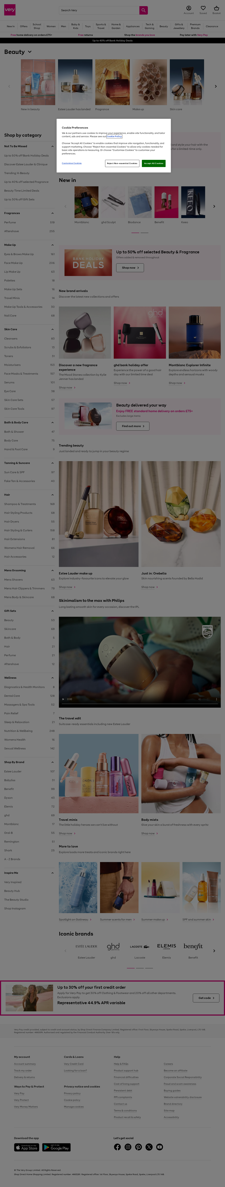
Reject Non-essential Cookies (122, 163)
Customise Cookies (72, 163)
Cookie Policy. (114, 136)
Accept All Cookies (153, 163)
